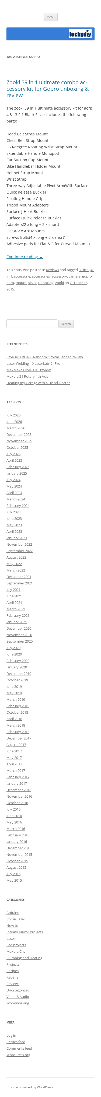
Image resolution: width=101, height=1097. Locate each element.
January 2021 (16, 621)
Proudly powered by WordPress (29, 1087)
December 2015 (18, 848)
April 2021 (14, 602)
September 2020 (19, 641)
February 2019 (17, 705)
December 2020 (18, 628)
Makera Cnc (15, 951)
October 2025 (17, 447)
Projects (12, 964)
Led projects (16, 944)
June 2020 (14, 654)
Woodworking (17, 1003)
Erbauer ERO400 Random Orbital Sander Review (44, 357)
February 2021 (17, 615)
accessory (59, 276)
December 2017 (18, 738)
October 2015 (17, 860)
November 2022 (19, 544)
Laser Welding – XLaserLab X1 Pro (33, 363)
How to (12, 925)
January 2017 (16, 783)
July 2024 (13, 479)
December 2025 (18, 434)
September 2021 (19, 583)
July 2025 (13, 453)
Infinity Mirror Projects (24, 932)
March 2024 (15, 499)
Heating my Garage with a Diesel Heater (38, 382)
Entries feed (15, 1041)
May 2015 (14, 880)
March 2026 (15, 428)
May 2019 (14, 693)
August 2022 (16, 557)
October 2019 (17, 680)
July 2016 (13, 809)
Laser (10, 938)
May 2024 (14, 486)
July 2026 (13, 415)
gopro (87, 276)
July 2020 (13, 647)
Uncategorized (18, 990)
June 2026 (14, 421)
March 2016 (15, 828)
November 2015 (19, 854)
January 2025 (16, 473)
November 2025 (19, 441)
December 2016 (18, 789)
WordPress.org (18, 1054)
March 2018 (15, 725)
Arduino (12, 912)
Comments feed (19, 1048)
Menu (51, 17)
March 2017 (15, 770)
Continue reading (24, 256)
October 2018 (17, 712)
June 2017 (14, 751)
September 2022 (19, 550)
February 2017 (17, 776)
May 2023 (14, 525)
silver (32, 282)
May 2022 (14, 563)
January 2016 (16, 841)
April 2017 (14, 764)
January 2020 (16, 667)
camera (75, 276)
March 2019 (15, 699)
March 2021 (15, 609)
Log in (11, 1035)
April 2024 (14, 492)
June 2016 (14, 815)
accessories (41, 276)
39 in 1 (84, 269)
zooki (59, 282)
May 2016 (14, 822)
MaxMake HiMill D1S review (28, 369)
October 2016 (17, 802)
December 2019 (18, 673)
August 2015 (16, 867)
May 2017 (14, 757)
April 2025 (14, 460)
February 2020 (17, 660)
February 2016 (17, 835)
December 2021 (18, 576)
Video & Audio (17, 996)
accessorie (22, 276)
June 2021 (14, 596)
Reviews (52, 269)
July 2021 (13, 589)
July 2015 (13, 873)
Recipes (12, 970)
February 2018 (17, 731)
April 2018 (14, 718)
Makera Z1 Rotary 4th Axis (27, 376)
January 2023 (16, 537)
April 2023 (14, 531)
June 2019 (14, 686)
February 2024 (17, 505)
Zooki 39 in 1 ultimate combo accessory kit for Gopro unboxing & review (47, 89)
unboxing (46, 282)
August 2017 (16, 744)
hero (10, 282)
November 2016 (19, 796)
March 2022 (15, 570)
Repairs (12, 977)
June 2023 (14, 518)
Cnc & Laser (15, 919)
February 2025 (17, 466)
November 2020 (19, 634)
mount (21, 282)
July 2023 (13, 512)
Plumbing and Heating (24, 957)
